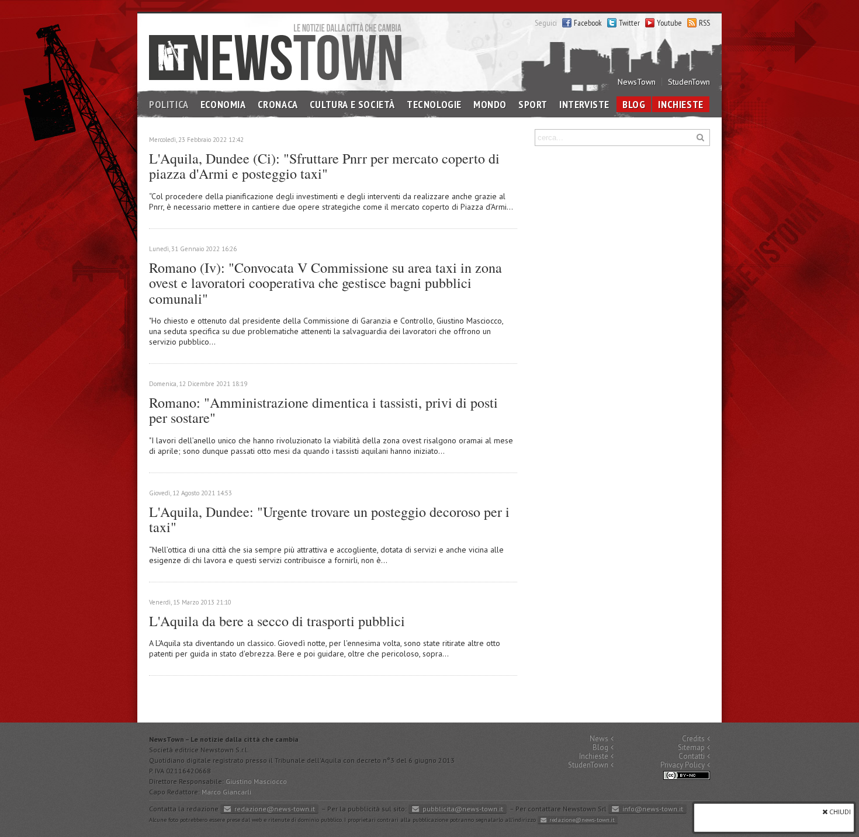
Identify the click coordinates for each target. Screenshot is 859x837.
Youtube (669, 23)
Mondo (490, 104)
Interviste (584, 104)
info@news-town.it (652, 808)
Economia (223, 104)
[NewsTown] (275, 51)
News (599, 738)
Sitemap (691, 747)
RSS (704, 23)
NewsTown (637, 82)
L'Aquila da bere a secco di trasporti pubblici (277, 621)
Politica (169, 104)
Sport (533, 104)
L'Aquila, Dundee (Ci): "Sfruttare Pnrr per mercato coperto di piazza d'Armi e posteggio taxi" (324, 166)
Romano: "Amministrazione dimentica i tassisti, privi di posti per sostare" (323, 410)
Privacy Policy (682, 764)
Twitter (629, 23)
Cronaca (278, 104)
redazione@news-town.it (274, 808)
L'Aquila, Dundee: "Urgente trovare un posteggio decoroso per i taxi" (329, 519)
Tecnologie (434, 104)
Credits (693, 738)
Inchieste (680, 104)
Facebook (588, 23)
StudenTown (689, 82)
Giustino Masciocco (256, 781)
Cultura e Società (352, 104)
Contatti (691, 756)
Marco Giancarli (226, 791)
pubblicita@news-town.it (462, 808)
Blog (633, 104)
